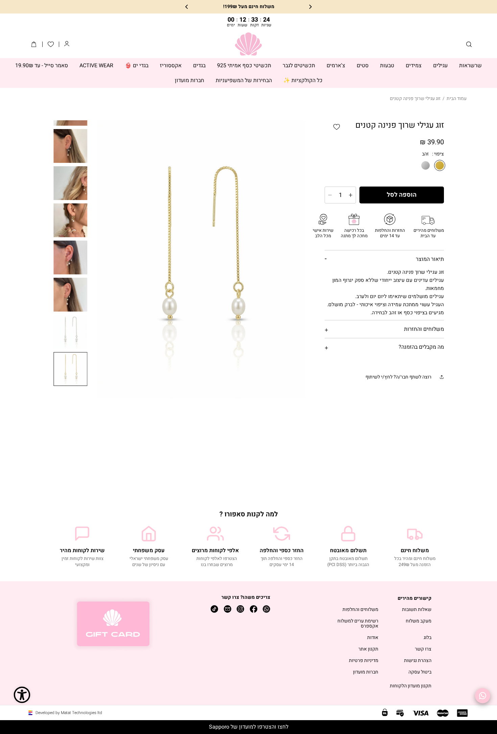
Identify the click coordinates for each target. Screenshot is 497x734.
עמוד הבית (457, 98)
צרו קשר (423, 649)
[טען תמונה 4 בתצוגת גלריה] (71, 183)
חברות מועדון (365, 672)
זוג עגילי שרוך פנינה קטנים (415, 98)
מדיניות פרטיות (363, 661)
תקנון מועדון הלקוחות (410, 686)
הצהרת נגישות (417, 661)
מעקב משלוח (418, 621)
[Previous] (310, 7)
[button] (469, 44)
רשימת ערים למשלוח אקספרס (357, 623)
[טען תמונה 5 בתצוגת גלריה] (71, 220)
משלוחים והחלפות (360, 610)
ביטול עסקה (419, 672)
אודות (372, 638)
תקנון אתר (368, 649)
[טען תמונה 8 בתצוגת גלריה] (71, 332)
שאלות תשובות (416, 610)
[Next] (187, 7)
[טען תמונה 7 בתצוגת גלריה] (71, 295)
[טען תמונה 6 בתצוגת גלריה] (71, 257)
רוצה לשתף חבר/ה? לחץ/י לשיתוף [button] (398, 377)
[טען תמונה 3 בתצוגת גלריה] (71, 146)
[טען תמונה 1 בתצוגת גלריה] (71, 369)
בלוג (427, 638)
